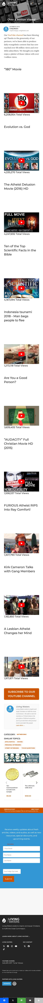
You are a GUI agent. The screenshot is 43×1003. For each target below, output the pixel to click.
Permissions (30, 997)
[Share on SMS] (21, 1000)
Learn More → (20, 725)
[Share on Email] (30, 1000)
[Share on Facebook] (4, 1000)
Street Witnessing (12, 748)
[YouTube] (16, 946)
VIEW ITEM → (10, 797)
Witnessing (21, 734)
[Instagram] (12, 946)
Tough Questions (28, 748)
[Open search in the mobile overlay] (28, 4)
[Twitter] (4, 946)
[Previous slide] (6, 782)
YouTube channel (15, 35)
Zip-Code (6, 867)
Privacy (37, 997)
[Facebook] (8, 946)
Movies (19, 742)
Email (8, 844)
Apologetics (10, 742)
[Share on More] (38, 1000)
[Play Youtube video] (21, 103)
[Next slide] (36, 782)
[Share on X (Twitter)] (13, 1000)
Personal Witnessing (13, 745)
